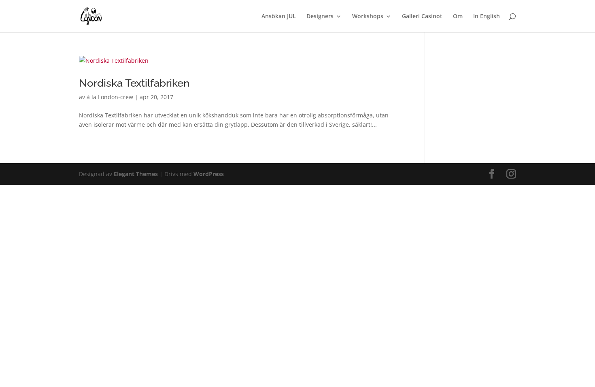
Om (458, 16)
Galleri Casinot (422, 16)
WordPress (208, 174)
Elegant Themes (136, 174)
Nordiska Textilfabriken (134, 83)
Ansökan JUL (278, 16)
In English (486, 16)
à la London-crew (110, 97)
